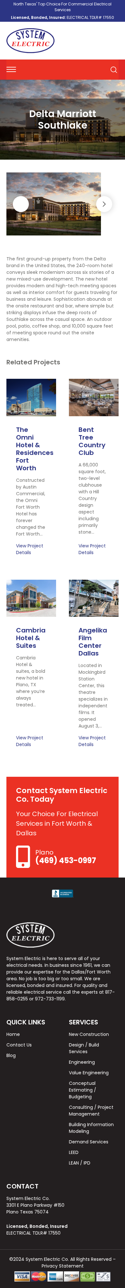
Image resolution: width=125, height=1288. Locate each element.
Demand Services (88, 1142)
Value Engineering (89, 1072)
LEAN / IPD (79, 1163)
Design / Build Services (84, 1048)
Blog (11, 1055)
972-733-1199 (50, 999)
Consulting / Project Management (91, 1110)
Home (13, 1034)
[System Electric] (30, 40)
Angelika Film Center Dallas (93, 642)
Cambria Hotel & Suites (31, 638)
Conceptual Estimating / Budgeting (82, 1090)
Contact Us (19, 1045)
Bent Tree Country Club (92, 441)
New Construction (89, 1034)
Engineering (82, 1062)
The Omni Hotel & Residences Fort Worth (35, 449)
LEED (74, 1152)
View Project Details (29, 549)
